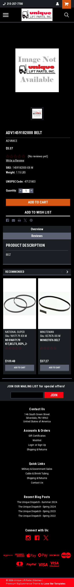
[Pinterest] (31, 220)
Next (68, 271)
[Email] (13, 220)
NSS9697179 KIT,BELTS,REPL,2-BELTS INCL (16, 342)
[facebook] (37, 537)
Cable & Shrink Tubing (37, 473)
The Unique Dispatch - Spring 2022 (37, 515)
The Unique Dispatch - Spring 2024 (37, 506)
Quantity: (11, 190)
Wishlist (37, 440)
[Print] (19, 220)
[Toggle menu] (5, 15)
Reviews (37, 236)
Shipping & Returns (37, 449)
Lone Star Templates (54, 583)
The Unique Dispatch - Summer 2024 (37, 502)
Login (31, 445)
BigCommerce (24, 583)
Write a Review (15, 160)
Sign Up (42, 445)
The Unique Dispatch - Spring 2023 (37, 511)
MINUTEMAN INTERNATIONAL (49, 333)
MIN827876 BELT (50, 340)
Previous (62, 271)
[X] (25, 220)
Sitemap (37, 580)
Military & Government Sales (37, 469)
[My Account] (57, 3)
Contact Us (37, 482)
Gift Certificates (37, 435)
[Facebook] (7, 220)
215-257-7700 (15, 3)
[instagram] (28, 537)
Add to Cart (19, 368)
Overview (37, 229)
